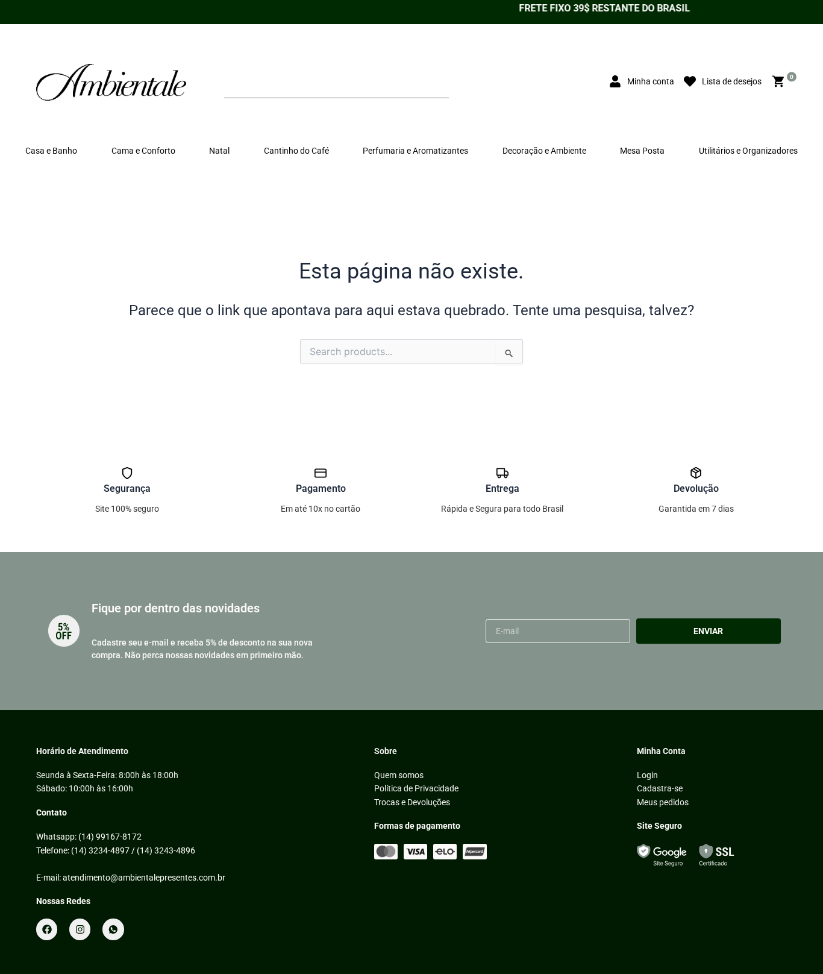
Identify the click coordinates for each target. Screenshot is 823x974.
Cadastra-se (660, 788)
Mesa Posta (642, 151)
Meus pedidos (663, 802)
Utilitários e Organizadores (748, 151)
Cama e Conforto (143, 151)
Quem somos (399, 775)
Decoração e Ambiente (544, 151)
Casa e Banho (51, 151)
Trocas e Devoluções (412, 802)
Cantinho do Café (296, 151)
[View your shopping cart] (780, 81)
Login (647, 775)
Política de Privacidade (416, 788)
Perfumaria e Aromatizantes (415, 151)
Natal (219, 151)
